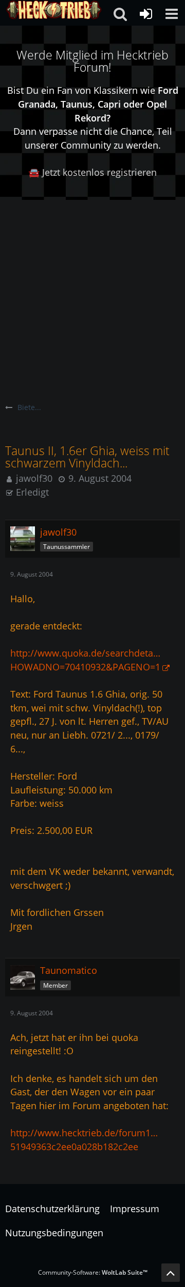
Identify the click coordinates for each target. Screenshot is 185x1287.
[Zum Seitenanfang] (170, 1272)
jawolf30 (34, 478)
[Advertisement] (92, 297)
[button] (171, 14)
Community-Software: (92, 1272)
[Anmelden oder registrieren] (146, 14)
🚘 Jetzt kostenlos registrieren (92, 172)
